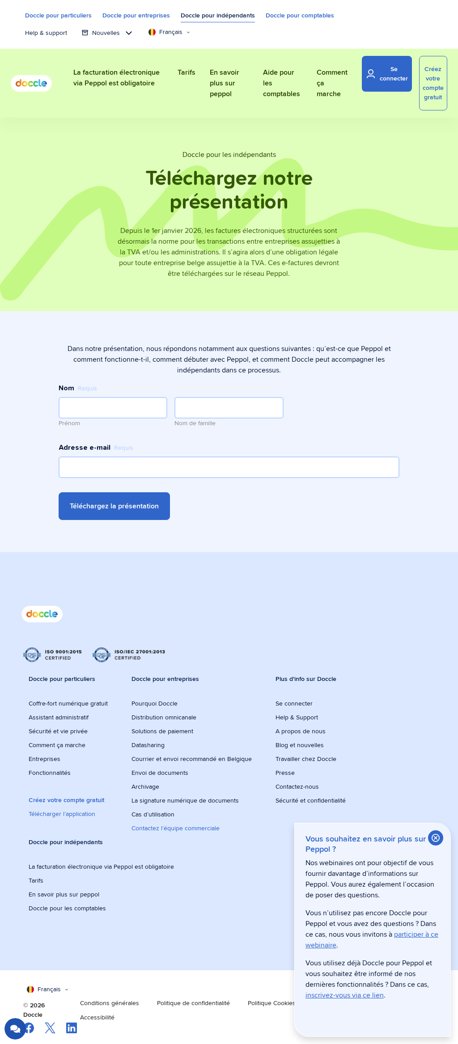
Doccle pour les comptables (68, 908)
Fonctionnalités (50, 772)
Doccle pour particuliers (58, 15)
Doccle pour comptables (300, 15)
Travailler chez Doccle (306, 758)
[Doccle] (31, 83)
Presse (285, 772)
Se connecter (294, 703)
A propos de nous (301, 731)
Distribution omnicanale (163, 717)
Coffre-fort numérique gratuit (68, 703)
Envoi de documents (159, 772)
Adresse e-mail (96, 447)
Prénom (69, 422)
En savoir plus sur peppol (64, 894)
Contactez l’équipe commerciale (175, 828)
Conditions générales (109, 1002)
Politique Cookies (272, 1002)
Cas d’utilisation (152, 814)
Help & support (46, 32)
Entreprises (44, 758)
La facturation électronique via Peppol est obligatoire (102, 866)
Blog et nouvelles (300, 744)
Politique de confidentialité (193, 1002)
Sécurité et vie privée (58, 731)
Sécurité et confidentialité (311, 800)
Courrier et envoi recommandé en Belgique (191, 758)
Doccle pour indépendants (218, 15)
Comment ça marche (57, 744)
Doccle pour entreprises (136, 15)
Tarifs (36, 880)
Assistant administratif (59, 717)
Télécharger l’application (62, 813)
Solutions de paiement (162, 731)
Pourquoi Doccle (154, 703)
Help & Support (297, 717)
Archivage (145, 786)
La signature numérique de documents (185, 800)
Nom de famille (195, 422)
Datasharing (148, 744)
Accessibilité (97, 1017)
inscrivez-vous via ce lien (344, 995)
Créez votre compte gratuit (66, 799)
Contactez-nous (297, 786)
